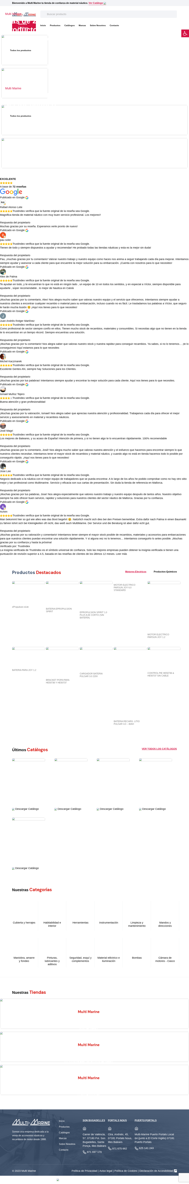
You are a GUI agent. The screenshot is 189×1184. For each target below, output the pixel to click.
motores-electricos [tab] (135, 571)
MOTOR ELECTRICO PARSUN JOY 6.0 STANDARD (124, 587)
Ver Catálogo (96, 3)
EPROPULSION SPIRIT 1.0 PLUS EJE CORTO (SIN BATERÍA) (93, 615)
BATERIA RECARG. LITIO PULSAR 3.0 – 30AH (127, 722)
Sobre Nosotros (98, 25)
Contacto (114, 25)
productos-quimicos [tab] (165, 571)
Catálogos (64, 1132)
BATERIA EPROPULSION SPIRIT (59, 610)
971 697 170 (94, 1151)
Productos (64, 1127)
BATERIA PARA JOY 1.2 (24, 670)
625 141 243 (146, 1148)
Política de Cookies (126, 1170)
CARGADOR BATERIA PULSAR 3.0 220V (91, 674)
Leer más (121, 553)
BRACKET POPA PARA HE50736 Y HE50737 (57, 681)
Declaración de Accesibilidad (156, 1170)
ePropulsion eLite (20, 607)
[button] (185, 33)
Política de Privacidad (85, 1170)
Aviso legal (106, 1170)
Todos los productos (20, 50)
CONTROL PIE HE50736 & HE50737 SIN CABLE (161, 674)
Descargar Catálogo (26, 808)
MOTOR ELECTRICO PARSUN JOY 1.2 (158, 635)
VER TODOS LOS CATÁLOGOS (159, 749)
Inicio (62, 1121)
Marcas (82, 25)
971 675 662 (119, 1148)
